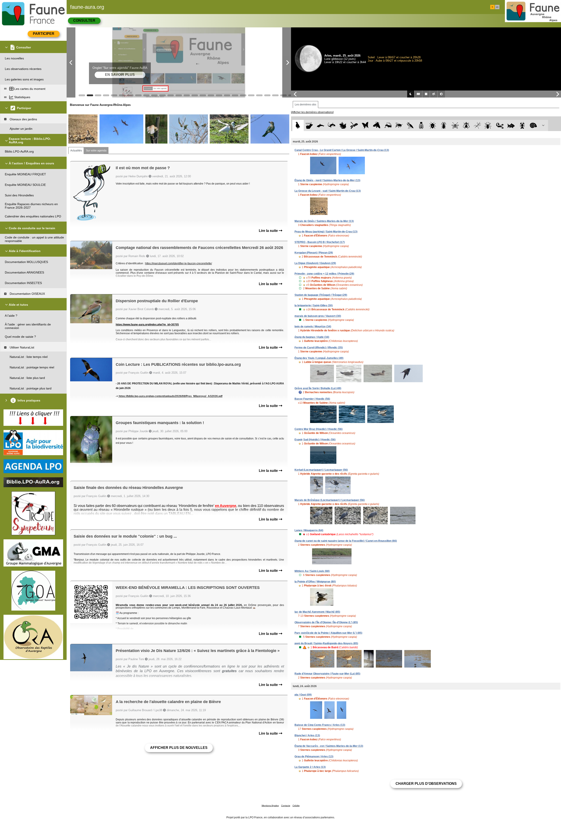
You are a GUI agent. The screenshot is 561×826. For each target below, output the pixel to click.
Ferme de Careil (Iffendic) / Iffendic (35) (319, 347)
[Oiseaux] (298, 125)
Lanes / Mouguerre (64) (309, 530)
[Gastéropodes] (533, 125)
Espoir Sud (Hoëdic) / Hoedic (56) (315, 439)
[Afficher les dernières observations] (312, 112)
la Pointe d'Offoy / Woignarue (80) (315, 581)
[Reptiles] (331, 125)
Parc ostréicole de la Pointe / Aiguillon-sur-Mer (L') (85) (328, 632)
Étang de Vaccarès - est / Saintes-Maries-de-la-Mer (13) (329, 746)
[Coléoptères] (443, 125)
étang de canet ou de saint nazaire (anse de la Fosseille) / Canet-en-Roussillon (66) (346, 540)
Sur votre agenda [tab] (96, 150)
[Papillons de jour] (365, 125)
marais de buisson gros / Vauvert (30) (318, 316)
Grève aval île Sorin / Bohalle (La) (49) (318, 388)
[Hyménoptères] (399, 125)
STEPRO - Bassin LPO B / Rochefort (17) (320, 242)
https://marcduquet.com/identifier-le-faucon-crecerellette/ (178, 263)
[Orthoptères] (387, 125)
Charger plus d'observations (426, 783)
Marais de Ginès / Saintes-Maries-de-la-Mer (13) (324, 221)
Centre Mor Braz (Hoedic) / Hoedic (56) (319, 429)
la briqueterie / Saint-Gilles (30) (314, 305)
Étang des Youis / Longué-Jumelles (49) (319, 358)
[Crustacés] (522, 125)
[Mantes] (410, 125)
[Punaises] (432, 125)
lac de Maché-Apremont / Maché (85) (317, 611)
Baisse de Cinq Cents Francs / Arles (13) (320, 725)
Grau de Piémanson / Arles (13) (314, 756)
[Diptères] (466, 125)
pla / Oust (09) (303, 694)
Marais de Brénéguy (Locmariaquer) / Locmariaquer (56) (330, 500)
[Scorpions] (500, 125)
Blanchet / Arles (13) (307, 735)
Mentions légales (270, 805)
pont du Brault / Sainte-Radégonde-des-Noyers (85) (326, 643)
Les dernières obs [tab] (305, 104)
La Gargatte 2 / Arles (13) (310, 767)
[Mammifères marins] (320, 125)
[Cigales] (421, 125)
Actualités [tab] (76, 150)
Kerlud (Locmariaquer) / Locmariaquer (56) (321, 469)
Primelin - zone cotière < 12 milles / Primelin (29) (324, 273)
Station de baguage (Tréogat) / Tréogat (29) (321, 295)
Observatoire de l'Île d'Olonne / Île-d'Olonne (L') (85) (326, 622)
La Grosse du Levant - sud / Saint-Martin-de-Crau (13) (328, 190)
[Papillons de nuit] (376, 125)
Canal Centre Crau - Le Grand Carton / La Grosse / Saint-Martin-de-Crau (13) (342, 150)
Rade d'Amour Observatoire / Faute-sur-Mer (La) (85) (327, 673)
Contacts (285, 805)
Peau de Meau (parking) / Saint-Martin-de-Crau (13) (326, 231)
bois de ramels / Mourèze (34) (313, 326)
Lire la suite (269, 231)
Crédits (296, 805)
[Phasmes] (477, 125)
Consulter (84, 20)
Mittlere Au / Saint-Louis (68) (312, 571)
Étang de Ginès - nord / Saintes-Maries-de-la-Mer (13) (327, 180)
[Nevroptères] (455, 125)
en (497, 7)
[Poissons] (511, 125)
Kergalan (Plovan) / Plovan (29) (314, 252)
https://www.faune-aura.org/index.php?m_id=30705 (147, 324)
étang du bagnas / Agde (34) (312, 337)
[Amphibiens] (342, 125)
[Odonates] (354, 125)
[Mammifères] (309, 125)
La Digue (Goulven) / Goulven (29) (315, 263)
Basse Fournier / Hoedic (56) (312, 398)
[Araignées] (488, 125)
